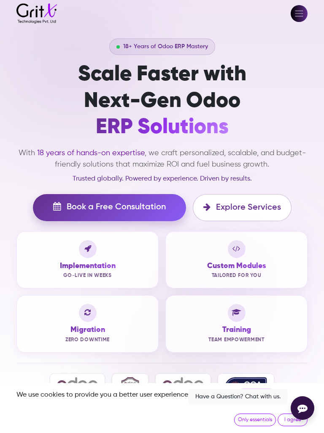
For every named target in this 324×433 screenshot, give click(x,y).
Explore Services (247, 207)
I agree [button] (292, 419)
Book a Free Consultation (115, 207)
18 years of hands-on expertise (91, 153)
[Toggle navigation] (299, 13)
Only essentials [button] (255, 419)
